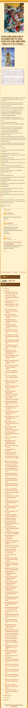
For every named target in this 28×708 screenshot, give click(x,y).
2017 (4, 288)
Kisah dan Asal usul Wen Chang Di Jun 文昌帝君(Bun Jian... (11, 642)
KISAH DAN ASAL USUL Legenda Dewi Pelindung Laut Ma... (11, 311)
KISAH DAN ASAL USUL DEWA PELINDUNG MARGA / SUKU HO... (11, 528)
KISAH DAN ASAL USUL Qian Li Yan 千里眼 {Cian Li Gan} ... (11, 306)
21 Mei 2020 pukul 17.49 (11, 214)
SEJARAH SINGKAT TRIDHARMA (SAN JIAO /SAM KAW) (10, 573)
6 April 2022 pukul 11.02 (11, 239)
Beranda (15, 272)
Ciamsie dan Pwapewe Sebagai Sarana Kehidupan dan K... (11, 297)
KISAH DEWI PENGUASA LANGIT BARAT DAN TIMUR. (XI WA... (10, 626)
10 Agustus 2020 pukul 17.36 (12, 224)
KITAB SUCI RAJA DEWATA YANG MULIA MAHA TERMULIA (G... (10, 578)
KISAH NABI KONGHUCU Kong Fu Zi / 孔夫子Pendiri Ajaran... (11, 686)
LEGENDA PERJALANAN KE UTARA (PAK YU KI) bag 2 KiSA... (11, 480)
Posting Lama (22, 272)
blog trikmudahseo (14, 706)
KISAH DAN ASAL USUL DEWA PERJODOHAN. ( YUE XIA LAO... (11, 423)
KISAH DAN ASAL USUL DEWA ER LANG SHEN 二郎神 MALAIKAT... (11, 523)
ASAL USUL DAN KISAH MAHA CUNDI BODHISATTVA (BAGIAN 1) (11, 428)
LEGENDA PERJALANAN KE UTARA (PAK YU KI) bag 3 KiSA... (11, 475)
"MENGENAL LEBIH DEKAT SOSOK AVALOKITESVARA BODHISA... (11, 559)
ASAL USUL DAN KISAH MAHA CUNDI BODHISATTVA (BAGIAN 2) (11, 397)
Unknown (10, 213)
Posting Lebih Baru (6, 272)
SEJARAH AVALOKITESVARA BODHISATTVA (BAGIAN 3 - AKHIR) (11, 564)
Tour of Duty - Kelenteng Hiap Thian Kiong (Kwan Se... (10, 372)
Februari (7, 695)
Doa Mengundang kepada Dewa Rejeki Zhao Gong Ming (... (10, 403)
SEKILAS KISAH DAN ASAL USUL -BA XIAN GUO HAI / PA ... (11, 621)
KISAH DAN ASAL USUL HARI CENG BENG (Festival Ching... (11, 497)
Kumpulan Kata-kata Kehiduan (13, 242)
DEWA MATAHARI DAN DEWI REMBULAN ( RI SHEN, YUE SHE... (11, 616)
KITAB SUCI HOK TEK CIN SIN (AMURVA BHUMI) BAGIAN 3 (10, 652)
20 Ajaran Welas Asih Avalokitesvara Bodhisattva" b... (9, 537)
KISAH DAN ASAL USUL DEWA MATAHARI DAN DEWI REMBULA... (10, 352)
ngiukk (9, 238)
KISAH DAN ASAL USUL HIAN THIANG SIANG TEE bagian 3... (11, 458)
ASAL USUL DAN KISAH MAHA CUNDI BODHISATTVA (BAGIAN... (11, 392)
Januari (6, 697)
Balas (5, 220)
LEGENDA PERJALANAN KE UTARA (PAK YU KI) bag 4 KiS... (11, 470)
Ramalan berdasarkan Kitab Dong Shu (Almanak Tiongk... (11, 357)
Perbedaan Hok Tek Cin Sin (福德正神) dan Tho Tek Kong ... (11, 647)
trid (4, 206)
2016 (4, 700)
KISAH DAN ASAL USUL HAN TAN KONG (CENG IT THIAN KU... (11, 408)
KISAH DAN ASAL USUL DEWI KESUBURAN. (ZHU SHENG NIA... (11, 341)
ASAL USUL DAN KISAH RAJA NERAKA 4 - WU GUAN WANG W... (11, 542)
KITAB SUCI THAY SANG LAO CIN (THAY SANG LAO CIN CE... (11, 666)
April (6, 290)
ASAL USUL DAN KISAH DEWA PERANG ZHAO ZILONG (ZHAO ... (10, 551)
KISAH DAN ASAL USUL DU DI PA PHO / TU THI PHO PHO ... (11, 331)
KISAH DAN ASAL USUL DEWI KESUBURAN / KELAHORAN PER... (11, 336)
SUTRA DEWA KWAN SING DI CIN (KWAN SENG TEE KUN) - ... (11, 593)
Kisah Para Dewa (13, 3)
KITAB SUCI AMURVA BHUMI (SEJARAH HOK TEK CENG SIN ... (11, 661)
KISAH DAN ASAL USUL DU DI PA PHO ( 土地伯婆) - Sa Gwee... (11, 346)
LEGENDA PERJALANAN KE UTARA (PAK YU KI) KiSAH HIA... (11, 485)
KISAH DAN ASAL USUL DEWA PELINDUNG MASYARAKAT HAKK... (10, 442)
